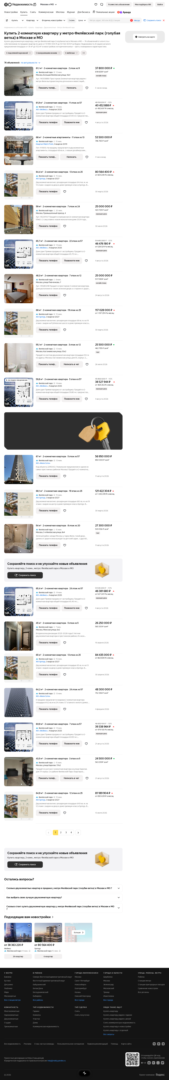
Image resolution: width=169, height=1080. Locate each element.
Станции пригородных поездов (151, 984)
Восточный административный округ (49, 981)
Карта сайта (126, 1044)
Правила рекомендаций (97, 1044)
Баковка (7, 977)
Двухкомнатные (11, 1019)
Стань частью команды (44, 1044)
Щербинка (107, 977)
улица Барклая (49, 765)
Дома (35, 1023)
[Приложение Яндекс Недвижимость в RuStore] (162, 1063)
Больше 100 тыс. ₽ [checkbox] (37, 442)
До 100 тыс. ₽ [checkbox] (16, 442)
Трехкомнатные (11, 1026)
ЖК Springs (40, 179)
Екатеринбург (81, 988)
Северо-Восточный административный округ (52, 977)
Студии (7, 1023)
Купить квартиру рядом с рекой (117, 1019)
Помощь (114, 1044)
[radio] (60, 832)
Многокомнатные (11, 1011)
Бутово (7, 981)
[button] (101, 4)
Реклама (27, 1044)
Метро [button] (137, 20)
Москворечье (10, 996)
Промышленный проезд (53, 213)
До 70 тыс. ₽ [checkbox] (50, 435)
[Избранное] (95, 4)
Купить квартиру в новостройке (117, 1026)
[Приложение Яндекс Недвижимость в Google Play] (153, 1063)
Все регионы (143, 992)
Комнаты (37, 1015)
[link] (160, 4)
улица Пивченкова (51, 282)
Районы (141, 977)
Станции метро (144, 981)
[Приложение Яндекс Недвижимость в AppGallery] (158, 1063)
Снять (77, 1011)
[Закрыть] (164, 20)
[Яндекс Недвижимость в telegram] (163, 1043)
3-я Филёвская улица (52, 532)
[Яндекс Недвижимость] (20, 4)
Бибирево (37, 996)
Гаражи (36, 1011)
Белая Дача (38, 988)
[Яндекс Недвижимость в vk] (154, 1043)
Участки (36, 1019)
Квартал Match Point (44, 144)
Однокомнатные (11, 1015)
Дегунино (8, 984)
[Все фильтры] (7, 20)
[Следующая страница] (78, 832)
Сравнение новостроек (148, 988)
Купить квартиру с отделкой (115, 1030)
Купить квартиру (110, 1011)
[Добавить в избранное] (87, 88)
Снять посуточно (82, 1015)
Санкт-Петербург (82, 981)
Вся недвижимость (12, 1044)
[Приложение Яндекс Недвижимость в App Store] (149, 1063)
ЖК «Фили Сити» (43, 463)
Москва (39, 75)
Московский (108, 988)
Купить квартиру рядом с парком (117, 1015)
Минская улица (49, 630)
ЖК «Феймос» (42, 109)
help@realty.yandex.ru (57, 1061)
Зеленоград (108, 984)
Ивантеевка (108, 996)
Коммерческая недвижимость (46, 1026)
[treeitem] (11, 12)
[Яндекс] (160, 1075)
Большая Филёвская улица (54, 75)
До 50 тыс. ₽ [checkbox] (33, 435)
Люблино (8, 988)
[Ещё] (84, 53)
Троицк (106, 992)
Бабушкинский (39, 984)
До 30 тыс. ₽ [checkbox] (16, 435)
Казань (78, 992)
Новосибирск (80, 984)
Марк (6, 992)
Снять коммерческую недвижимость (119, 1023)
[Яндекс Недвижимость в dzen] (158, 1043)
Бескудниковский (40, 992)
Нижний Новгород (83, 996)
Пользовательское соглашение (70, 1044)
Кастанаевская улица (52, 351)
